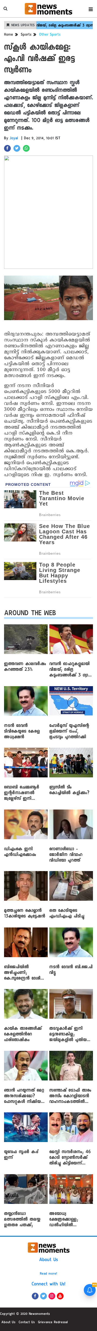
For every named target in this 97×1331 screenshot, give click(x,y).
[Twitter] (43, 1296)
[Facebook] (35, 1296)
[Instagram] (51, 1296)
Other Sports (50, 35)
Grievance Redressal (53, 1323)
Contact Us (27, 1323)
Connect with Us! (48, 1284)
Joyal (14, 139)
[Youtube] (60, 1296)
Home (8, 35)
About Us (48, 1260)
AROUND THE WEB (30, 614)
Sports (26, 35)
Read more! (48, 1274)
